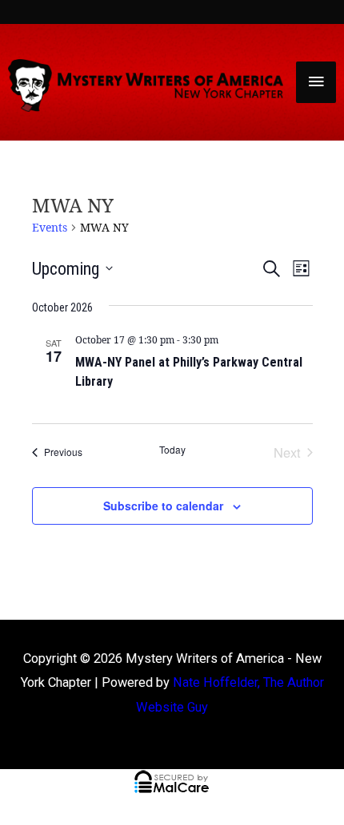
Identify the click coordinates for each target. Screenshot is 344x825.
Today (172, 449)
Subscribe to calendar (163, 506)
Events (49, 227)
